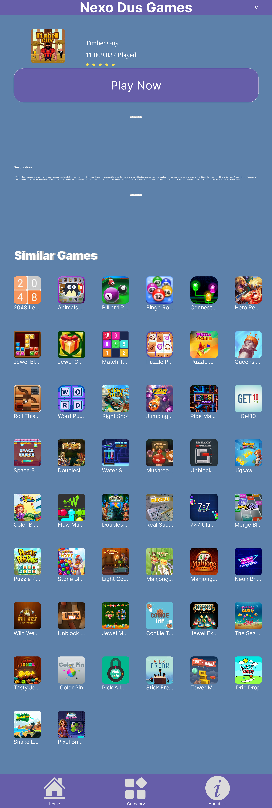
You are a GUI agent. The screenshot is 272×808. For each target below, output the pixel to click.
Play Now (136, 85)
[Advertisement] (136, 138)
